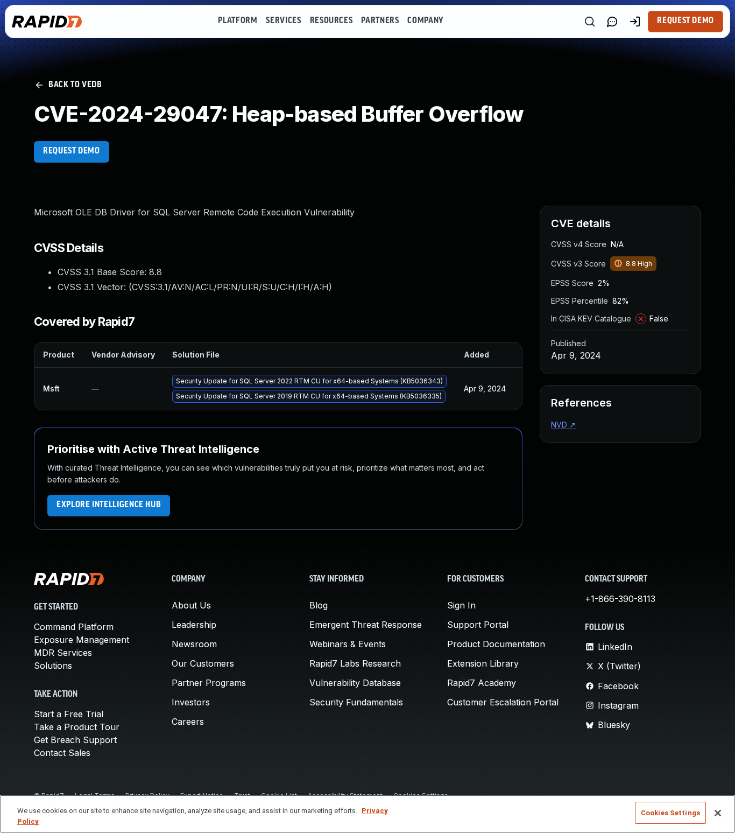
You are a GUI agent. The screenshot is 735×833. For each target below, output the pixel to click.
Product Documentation (496, 644)
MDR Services (63, 652)
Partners (380, 21)
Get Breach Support (75, 739)
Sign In (461, 605)
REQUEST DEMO (71, 151)
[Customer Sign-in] (635, 21)
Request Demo (685, 21)
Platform (237, 21)
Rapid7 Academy (481, 682)
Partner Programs (209, 682)
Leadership (194, 624)
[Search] (589, 21)
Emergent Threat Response (365, 624)
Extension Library (483, 663)
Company (425, 21)
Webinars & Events (347, 644)
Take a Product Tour (76, 727)
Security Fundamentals (356, 702)
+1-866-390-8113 (620, 598)
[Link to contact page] (612, 21)
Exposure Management (81, 639)
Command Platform (74, 626)
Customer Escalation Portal (503, 702)
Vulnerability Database (355, 682)
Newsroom (194, 644)
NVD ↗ (563, 424)
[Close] (718, 813)
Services (283, 21)
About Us (191, 605)
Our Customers (203, 663)
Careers (188, 721)
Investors (191, 702)
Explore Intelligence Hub (108, 505)
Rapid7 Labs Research (355, 663)
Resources (331, 21)
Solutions (53, 665)
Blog (318, 605)
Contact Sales (62, 752)
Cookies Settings (670, 813)
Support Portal (477, 624)
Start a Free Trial (68, 714)
